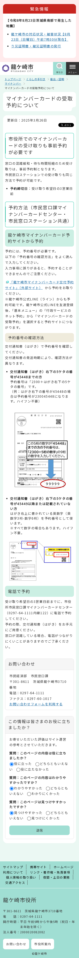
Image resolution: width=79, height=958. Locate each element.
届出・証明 (57, 79)
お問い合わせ (16, 944)
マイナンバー (13, 83)
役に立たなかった (35, 769)
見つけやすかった (28, 812)
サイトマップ (13, 867)
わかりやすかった (28, 788)
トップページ (13, 79)
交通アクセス (15, 882)
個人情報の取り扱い (21, 877)
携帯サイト (38, 867)
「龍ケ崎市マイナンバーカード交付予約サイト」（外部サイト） (39, 285)
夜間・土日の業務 (56, 877)
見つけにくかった (45, 818)
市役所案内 (42, 944)
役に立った (23, 763)
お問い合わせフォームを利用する (36, 704)
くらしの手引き (36, 79)
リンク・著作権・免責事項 (50, 872)
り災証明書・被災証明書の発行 (36, 46)
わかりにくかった (45, 793)
